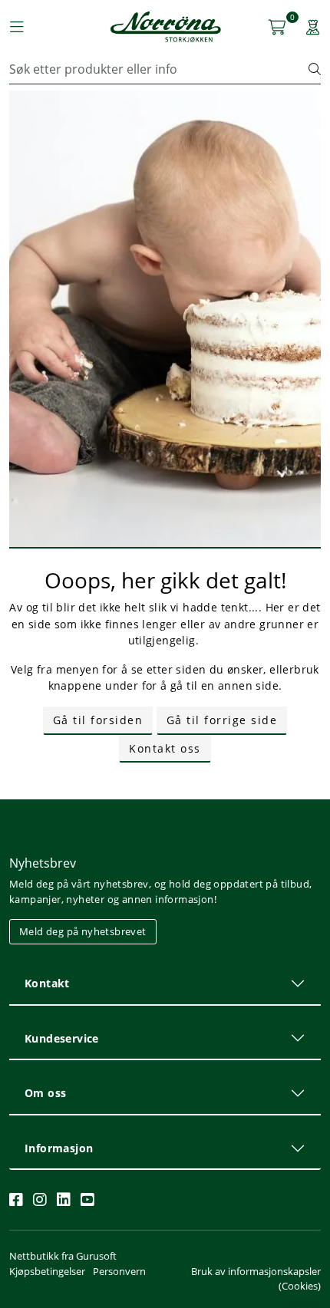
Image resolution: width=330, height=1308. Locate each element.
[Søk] (315, 69)
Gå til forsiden (98, 720)
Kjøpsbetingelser (47, 1271)
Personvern (119, 1271)
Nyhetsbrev (42, 863)
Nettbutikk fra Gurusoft (63, 1256)
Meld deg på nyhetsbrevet (83, 931)
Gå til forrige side (222, 720)
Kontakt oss (165, 748)
